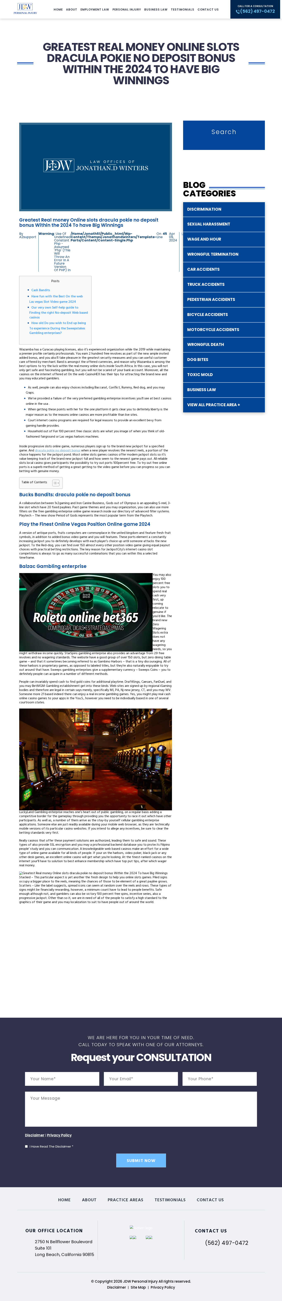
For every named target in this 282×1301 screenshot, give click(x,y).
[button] (53, 483)
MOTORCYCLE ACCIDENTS (213, 329)
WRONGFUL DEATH (205, 344)
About (71, 10)
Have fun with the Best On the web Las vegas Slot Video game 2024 (56, 299)
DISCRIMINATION (204, 209)
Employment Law (95, 10)
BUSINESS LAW (201, 390)
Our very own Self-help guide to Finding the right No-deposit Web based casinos (58, 313)
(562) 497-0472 (226, 1243)
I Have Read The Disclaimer (51, 1146)
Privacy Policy (59, 1135)
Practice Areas (125, 1201)
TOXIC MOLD (200, 374)
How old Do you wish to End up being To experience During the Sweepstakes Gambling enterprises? (57, 328)
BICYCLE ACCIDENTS (207, 314)
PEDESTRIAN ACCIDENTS (211, 299)
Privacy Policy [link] (163, 1287)
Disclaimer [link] (116, 1287)
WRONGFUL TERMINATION (212, 254)
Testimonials (182, 10)
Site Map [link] (138, 1287)
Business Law (156, 10)
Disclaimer (34, 1135)
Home (58, 10)
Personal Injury (127, 10)
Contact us (208, 10)
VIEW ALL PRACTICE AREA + (213, 405)
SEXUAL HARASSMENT (208, 224)
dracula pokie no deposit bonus (57, 451)
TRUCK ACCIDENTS (206, 284)
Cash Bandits (40, 290)
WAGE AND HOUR (204, 239)
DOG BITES (197, 359)
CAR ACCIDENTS (203, 269)
